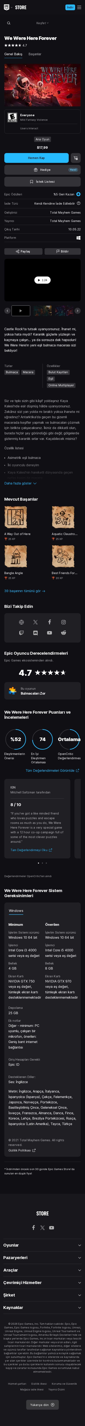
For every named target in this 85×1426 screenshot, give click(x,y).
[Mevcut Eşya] (21, 310)
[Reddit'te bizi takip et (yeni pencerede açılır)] (63, 633)
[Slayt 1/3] (38, 863)
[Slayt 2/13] (42, 310)
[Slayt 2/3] (42, 863)
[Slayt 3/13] (64, 310)
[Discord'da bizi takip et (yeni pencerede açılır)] (35, 633)
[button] (42, 483)
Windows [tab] (16, 911)
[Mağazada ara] (8, 23)
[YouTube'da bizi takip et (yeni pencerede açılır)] (49, 633)
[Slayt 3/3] (46, 863)
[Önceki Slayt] (7, 311)
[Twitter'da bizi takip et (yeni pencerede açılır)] (35, 622)
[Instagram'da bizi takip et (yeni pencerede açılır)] (63, 622)
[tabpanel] (43, 982)
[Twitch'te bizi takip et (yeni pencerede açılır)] (21, 633)
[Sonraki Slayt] (77, 311)
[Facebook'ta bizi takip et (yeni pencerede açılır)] (49, 622)
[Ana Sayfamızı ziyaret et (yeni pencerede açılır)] (21, 622)
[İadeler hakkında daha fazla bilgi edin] (79, 203)
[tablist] (42, 911)
